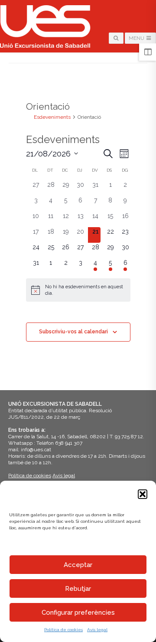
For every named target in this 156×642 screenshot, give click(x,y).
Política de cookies (63, 629)
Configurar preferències (78, 612)
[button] (142, 494)
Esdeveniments (52, 117)
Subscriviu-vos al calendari (73, 332)
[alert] (78, 290)
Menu (137, 38)
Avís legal (97, 629)
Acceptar (78, 565)
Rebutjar (78, 589)
